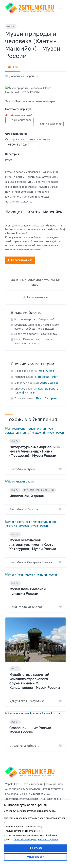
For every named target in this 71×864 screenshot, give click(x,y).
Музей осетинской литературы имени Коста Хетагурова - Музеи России (32, 544)
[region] (35, 832)
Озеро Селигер (48, 382)
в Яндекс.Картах (51, 123)
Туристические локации (39, 490)
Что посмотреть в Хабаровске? (34, 319)
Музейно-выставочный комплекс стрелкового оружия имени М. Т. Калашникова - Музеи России (34, 681)
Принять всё (35, 848)
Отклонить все (35, 856)
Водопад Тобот (48, 376)
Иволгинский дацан (26, 496)
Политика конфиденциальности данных (36, 839)
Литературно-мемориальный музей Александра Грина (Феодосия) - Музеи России (35, 451)
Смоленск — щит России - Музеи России (31, 730)
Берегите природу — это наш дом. (36, 334)
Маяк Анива (46, 370)
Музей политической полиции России (27, 591)
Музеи (11, 26)
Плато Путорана (46, 398)
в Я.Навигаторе (22, 120)
